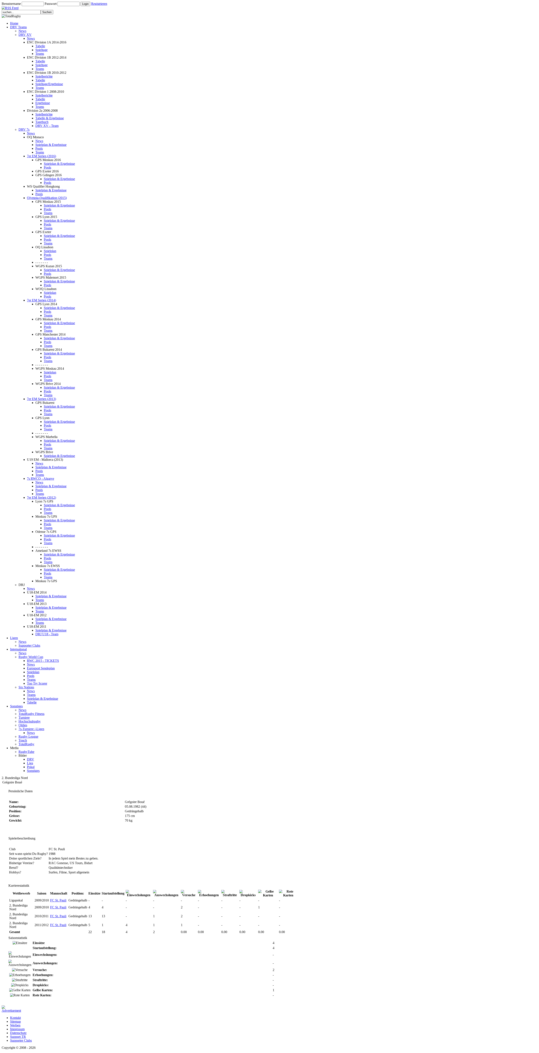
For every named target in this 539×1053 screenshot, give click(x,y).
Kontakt (15, 1017)
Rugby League (28, 736)
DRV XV (25, 34)
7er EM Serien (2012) (41, 497)
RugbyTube (26, 751)
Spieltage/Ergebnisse (49, 84)
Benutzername (11, 3)
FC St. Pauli (58, 900)
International (18, 649)
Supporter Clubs (29, 645)
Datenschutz (18, 1033)
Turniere (24, 717)
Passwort (51, 3)
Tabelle (40, 46)
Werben (15, 1025)
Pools (39, 148)
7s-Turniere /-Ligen (31, 729)
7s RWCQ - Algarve (40, 478)
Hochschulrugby (30, 721)
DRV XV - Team (47, 126)
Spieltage (41, 50)
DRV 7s (24, 129)
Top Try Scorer (37, 683)
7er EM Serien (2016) (41, 156)
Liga (30, 763)
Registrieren (99, 3)
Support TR (18, 1036)
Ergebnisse (42, 103)
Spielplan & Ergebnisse (51, 144)
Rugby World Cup (31, 657)
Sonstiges (16, 706)
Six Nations (26, 687)
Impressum (17, 1029)
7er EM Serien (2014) (41, 300)
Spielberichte (44, 76)
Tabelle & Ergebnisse (49, 118)
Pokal (31, 767)
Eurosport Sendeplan (41, 668)
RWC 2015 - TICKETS (43, 660)
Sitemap (15, 1021)
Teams (39, 53)
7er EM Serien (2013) (41, 399)
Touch (23, 740)
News (22, 31)
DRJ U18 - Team (46, 634)
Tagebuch (41, 122)
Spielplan (50, 251)
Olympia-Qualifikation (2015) (47, 198)
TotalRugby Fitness (31, 714)
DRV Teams (18, 27)
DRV (30, 759)
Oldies (23, 725)
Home (14, 23)
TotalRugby (26, 744)
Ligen (14, 638)
